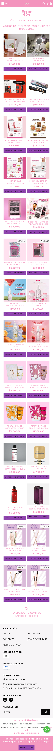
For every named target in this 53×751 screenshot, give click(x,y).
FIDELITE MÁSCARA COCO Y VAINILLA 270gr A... (38, 467)
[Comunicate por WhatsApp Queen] (46, 729)
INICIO (6, 633)
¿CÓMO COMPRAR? (37, 639)
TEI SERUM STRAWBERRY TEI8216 (38, 345)
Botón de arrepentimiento (26, 733)
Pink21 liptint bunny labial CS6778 (14, 141)
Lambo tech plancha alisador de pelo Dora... (38, 100)
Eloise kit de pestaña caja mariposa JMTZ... (38, 264)
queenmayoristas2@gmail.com (21, 684)
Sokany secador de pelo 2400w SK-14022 (15, 100)
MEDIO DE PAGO (12, 645)
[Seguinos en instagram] (5, 700)
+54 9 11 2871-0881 (15, 679)
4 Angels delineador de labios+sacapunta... (38, 549)
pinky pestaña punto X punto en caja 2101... (15, 222)
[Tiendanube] (26, 721)
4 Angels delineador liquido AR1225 (38, 590)
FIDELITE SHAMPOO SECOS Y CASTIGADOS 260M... (38, 508)
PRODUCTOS (33, 633)
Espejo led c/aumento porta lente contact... (14, 60)
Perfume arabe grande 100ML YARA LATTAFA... (14, 386)
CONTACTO (8, 639)
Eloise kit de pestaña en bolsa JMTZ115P (14, 264)
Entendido (26, 747)
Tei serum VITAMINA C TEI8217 (14, 345)
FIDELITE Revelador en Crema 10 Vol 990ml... (14, 508)
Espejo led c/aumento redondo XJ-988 (38, 60)
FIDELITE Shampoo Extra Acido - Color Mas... (15, 468)
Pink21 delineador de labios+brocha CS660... (38, 182)
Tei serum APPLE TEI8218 (38, 304)
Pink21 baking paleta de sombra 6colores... (38, 141)
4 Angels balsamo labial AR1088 (15, 549)
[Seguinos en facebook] (11, 700)
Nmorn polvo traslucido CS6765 (15, 182)
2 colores (15, 217)
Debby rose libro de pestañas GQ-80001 (38, 223)
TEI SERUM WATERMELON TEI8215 (14, 304)
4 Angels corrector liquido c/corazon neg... (14, 590)
